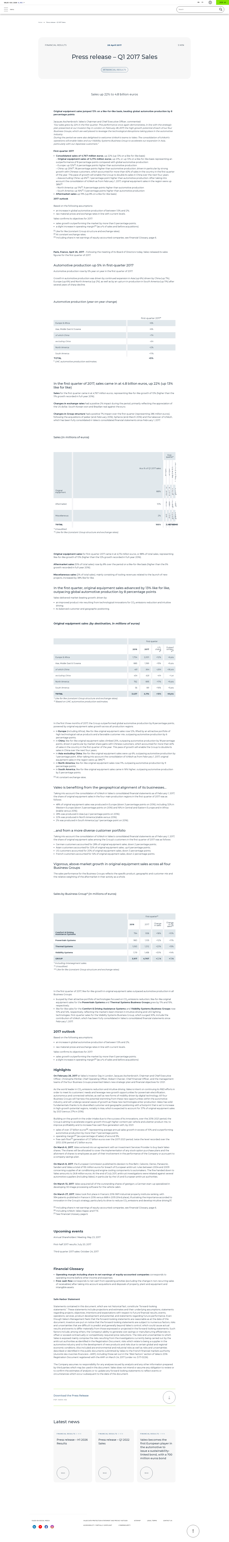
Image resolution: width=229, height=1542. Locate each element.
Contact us (167, 1520)
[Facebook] (46, 1527)
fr (202, 2)
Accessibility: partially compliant (97, 1525)
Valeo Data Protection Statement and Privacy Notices (105, 1520)
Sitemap (137, 1520)
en (198, 2)
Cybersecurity (125, 1525)
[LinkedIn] (34, 1527)
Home (40, 22)
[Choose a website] (210, 2)
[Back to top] (193, 1531)
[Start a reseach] (221, 9)
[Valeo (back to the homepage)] (114, 9)
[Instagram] (52, 1527)
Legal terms (152, 1520)
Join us (222, 2)
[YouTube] (40, 1527)
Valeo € (14, 3)
